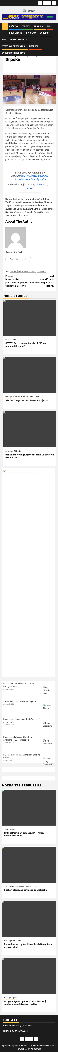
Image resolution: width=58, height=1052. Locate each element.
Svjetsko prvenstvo (13, 46)
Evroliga (31, 33)
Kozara (13, 271)
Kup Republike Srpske (26, 271)
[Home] (5, 26)
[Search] (54, 26)
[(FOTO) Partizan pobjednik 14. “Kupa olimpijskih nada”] (29, 318)
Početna (13, 26)
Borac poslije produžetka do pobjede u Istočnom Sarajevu (16, 281)
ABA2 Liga (9, 451)
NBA (4, 40)
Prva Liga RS (15, 33)
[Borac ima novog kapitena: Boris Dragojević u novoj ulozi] (29, 429)
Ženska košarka (18, 40)
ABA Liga (38, 26)
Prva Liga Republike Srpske (15, 397)
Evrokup (44, 33)
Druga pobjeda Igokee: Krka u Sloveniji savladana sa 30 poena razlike (25, 1003)
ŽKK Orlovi (41, 271)
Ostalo (7, 340)
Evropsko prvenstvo (13, 53)
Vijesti (26, 26)
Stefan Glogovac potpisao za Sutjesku (26, 400)
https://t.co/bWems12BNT (34, 175)
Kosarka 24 (13, 252)
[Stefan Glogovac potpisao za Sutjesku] (29, 375)
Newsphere (22, 1049)
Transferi (29, 397)
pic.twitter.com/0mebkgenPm (30, 179)
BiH (48, 26)
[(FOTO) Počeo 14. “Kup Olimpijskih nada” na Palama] (48, 762)
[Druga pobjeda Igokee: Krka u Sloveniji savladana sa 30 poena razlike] (48, 745)
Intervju (33, 46)
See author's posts (18, 259)
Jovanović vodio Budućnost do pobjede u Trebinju (42, 281)
